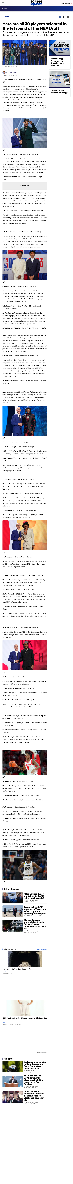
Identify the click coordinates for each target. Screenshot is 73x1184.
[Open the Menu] (3, 3)
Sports (5, 16)
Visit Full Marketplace (41, 949)
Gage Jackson (13, 73)
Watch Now (66, 3)
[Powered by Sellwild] (44, 1052)
